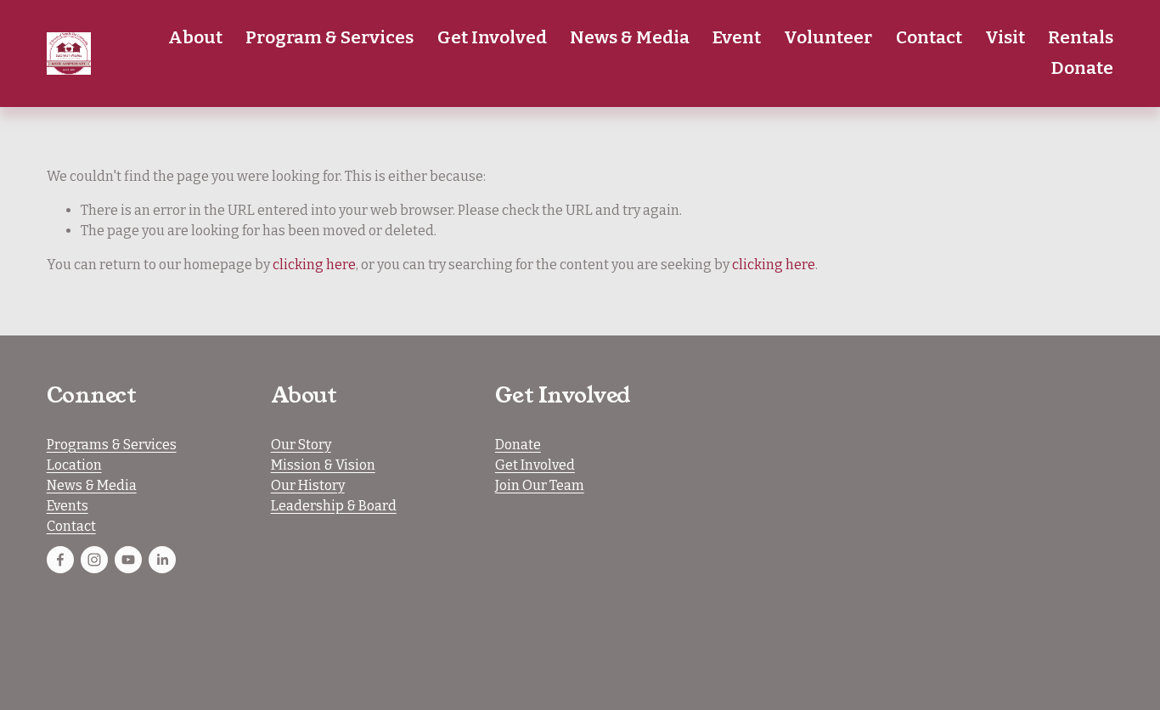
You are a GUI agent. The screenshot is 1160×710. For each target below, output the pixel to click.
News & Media (92, 485)
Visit (1005, 37)
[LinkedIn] (162, 559)
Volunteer (828, 37)
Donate (1082, 68)
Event (736, 37)
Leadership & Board (334, 506)
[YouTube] (128, 559)
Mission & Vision (323, 465)
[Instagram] (94, 559)
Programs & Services (112, 445)
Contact (929, 37)
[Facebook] (60, 559)
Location (74, 465)
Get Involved (535, 465)
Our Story (301, 445)
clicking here (314, 264)
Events (67, 506)
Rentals (1080, 37)
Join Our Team (539, 485)
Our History (308, 485)
